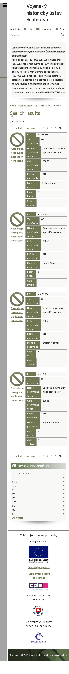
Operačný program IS (39, 567)
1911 (42, 105)
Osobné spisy (25, 105)
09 (36, 105)
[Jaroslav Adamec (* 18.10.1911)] (17, 379)
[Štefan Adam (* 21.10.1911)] (17, 139)
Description (46, 28)
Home (13, 105)
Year (61, 28)
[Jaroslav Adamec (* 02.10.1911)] (17, 299)
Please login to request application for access (17, 154)
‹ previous (30, 128)
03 (47, 105)
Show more (17, 517)
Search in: (15, 28)
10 (56, 105)
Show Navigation (5, 5)
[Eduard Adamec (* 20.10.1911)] (17, 219)
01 (52, 105)
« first (19, 128)
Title (29, 28)
